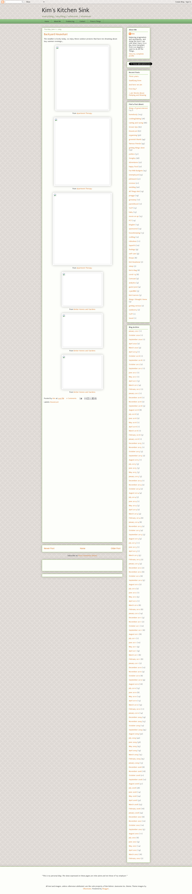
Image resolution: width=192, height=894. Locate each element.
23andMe (132, 291)
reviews (132, 183)
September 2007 (135, 829)
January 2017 (134, 393)
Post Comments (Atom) (87, 556)
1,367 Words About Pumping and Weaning (137, 94)
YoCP (131, 208)
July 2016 (132, 414)
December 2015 (135, 443)
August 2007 (134, 834)
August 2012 (134, 584)
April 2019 (133, 352)
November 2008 (135, 771)
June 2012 (132, 593)
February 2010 (134, 709)
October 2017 (134, 364)
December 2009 (135, 717)
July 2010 (132, 688)
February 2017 (134, 389)
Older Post (116, 548)
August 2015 (134, 460)
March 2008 (133, 804)
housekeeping (134, 233)
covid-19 (132, 274)
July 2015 (132, 464)
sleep (131, 266)
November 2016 (135, 402)
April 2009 (133, 751)
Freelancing (70, 21)
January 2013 (134, 564)
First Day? (133, 89)
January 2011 (134, 663)
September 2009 (135, 730)
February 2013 (134, 559)
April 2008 (133, 800)
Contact (82, 21)
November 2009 (135, 721)
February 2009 (135, 759)
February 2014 (134, 518)
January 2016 (134, 439)
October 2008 (134, 775)
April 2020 (133, 344)
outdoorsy (133, 310)
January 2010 (134, 713)
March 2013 (133, 555)
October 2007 (134, 825)
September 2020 (135, 339)
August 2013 (134, 539)
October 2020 (134, 335)
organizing (133, 135)
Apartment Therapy (84, 113)
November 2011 (135, 622)
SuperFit (132, 245)
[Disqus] (82, 440)
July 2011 (132, 638)
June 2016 (133, 418)
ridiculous (132, 241)
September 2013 (135, 535)
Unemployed (134, 175)
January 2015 (134, 476)
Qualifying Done (135, 80)
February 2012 (134, 609)
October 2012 (134, 576)
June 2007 (133, 842)
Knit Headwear (134, 262)
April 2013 (133, 551)
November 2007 (135, 821)
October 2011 (134, 626)
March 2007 (133, 854)
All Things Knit (134, 191)
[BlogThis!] (88, 398)
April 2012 (133, 601)
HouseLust (54, 402)
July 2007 (132, 838)
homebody (133, 114)
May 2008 (133, 796)
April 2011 (133, 651)
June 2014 (133, 501)
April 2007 (133, 850)
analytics (132, 283)
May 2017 (132, 377)
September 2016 (135, 406)
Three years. (134, 76)
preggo (132, 196)
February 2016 (134, 435)
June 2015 (133, 468)
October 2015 (134, 451)
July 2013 (132, 543)
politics (132, 154)
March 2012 (133, 605)
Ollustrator (87, 889)
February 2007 (134, 858)
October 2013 (134, 530)
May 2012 (132, 597)
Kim (133, 34)
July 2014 (132, 497)
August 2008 (134, 784)
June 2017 (132, 373)
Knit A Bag (133, 270)
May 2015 (133, 472)
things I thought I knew (138, 299)
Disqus (131, 258)
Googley (132, 158)
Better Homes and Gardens (84, 309)
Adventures (133, 162)
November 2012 (135, 572)
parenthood (133, 204)
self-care (132, 254)
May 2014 (133, 506)
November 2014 (135, 485)
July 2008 (132, 788)
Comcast (132, 279)
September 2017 (135, 368)
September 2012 (135, 580)
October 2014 (134, 489)
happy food (133, 167)
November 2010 (135, 672)
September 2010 (135, 680)
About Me (57, 21)
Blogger (105, 889)
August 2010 (134, 684)
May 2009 (133, 746)
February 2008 (135, 809)
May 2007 (133, 846)
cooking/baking (135, 119)
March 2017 (133, 385)
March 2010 (133, 705)
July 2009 (132, 738)
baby (131, 212)
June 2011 (132, 643)
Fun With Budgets (136, 171)
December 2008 (135, 767)
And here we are (135, 85)
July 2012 (132, 589)
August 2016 (134, 410)
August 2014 (134, 493)
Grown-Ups (133, 127)
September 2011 (135, 630)
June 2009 (133, 742)
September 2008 (135, 780)
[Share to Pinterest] (95, 398)
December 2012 (135, 568)
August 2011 (134, 634)
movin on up (134, 216)
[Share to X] (90, 398)
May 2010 (133, 696)
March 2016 (133, 431)
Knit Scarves (134, 295)
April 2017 (133, 381)
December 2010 (135, 667)
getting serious (135, 306)
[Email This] (85, 398)
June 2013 (133, 547)
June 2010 (133, 692)
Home (47, 21)
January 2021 (134, 331)
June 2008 (133, 792)
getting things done (137, 148)
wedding (132, 187)
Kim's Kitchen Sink (65, 10)
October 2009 (134, 726)
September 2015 (135, 456)
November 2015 (135, 447)
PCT (130, 220)
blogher (132, 225)
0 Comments (71, 398)
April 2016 (133, 427)
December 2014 (135, 481)
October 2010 (134, 676)
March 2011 (133, 655)
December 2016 (135, 398)
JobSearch (133, 179)
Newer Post (49, 548)
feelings (132, 249)
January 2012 (134, 613)
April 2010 (133, 701)
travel (131, 318)
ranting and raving (136, 123)
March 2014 (133, 514)
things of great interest (138, 108)
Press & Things (95, 21)
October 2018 (134, 356)
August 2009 (134, 734)
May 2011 (132, 647)
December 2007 (135, 817)
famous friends (135, 144)
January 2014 (134, 522)
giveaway (132, 200)
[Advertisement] (59, 564)
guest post (133, 287)
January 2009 (134, 763)
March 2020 (133, 348)
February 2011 (134, 659)
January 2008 (134, 813)
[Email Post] (81, 398)
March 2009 (133, 755)
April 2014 (133, 510)
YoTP (131, 314)
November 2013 (135, 526)
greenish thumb (135, 139)
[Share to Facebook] (93, 398)
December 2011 (135, 618)
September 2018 (135, 360)
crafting (132, 237)
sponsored (133, 229)
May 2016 (133, 422)
